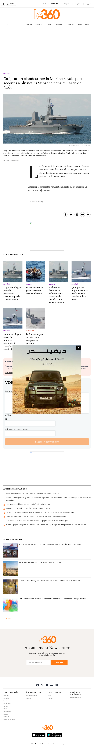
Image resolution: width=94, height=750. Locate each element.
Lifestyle (6, 717)
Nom (7, 419)
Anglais (77, 4)
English (66, 4)
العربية (88, 4)
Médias (79, 25)
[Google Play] (54, 735)
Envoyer (59, 662)
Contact (50, 698)
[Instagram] (56, 685)
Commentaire (11, 391)
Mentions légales (75, 698)
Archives (28, 701)
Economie (39, 25)
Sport (87, 25)
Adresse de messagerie (16, 429)
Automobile (7, 711)
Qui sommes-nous (31, 695)
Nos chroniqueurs (9, 719)
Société (48, 25)
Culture (70, 25)
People (5, 714)
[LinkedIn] (51, 685)
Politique (29, 25)
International (59, 25)
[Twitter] (42, 685)
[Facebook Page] (37, 685)
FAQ (49, 695)
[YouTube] (47, 685)
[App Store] (39, 735)
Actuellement (7, 25)
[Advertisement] (47, 50)
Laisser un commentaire (47, 442)
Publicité (28, 698)
